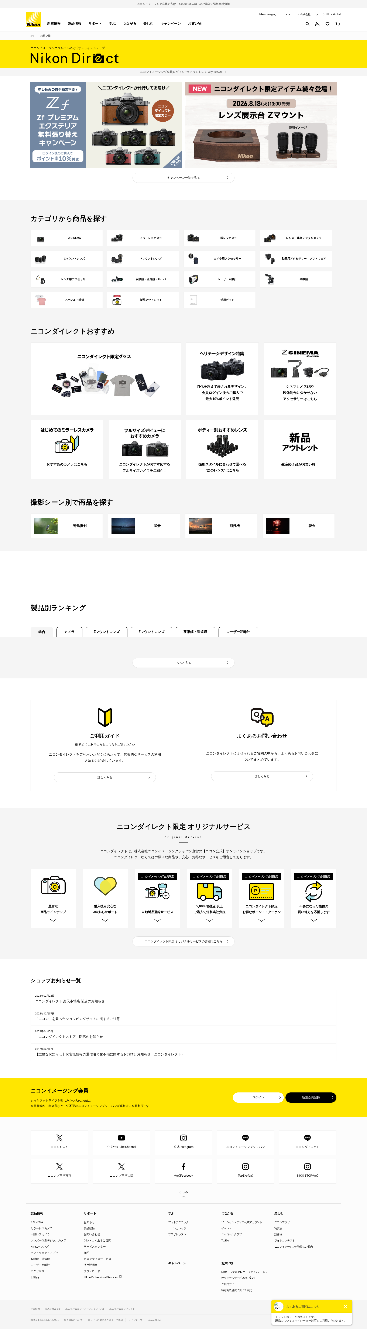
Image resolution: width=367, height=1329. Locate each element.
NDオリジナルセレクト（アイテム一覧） (244, 1272)
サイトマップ (135, 1320)
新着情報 (54, 23)
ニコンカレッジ (177, 1228)
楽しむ (148, 23)
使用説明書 (90, 1265)
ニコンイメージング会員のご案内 (293, 1246)
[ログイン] (317, 24)
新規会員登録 (311, 1097)
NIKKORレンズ (40, 1246)
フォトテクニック (178, 1222)
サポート (95, 23)
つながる (129, 23)
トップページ (32, 36)
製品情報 (74, 23)
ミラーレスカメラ (42, 1228)
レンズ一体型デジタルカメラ (48, 1240)
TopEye (225, 1240)
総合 (41, 632)
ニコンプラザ (282, 1222)
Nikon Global (333, 14)
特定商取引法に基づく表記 (236, 1290)
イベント (226, 1228)
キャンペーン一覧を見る (183, 177)
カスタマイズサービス (97, 1259)
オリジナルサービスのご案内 (237, 1277)
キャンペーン (171, 23)
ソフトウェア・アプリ (44, 1252)
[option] (106, 125)
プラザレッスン (177, 1234)
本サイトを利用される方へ (45, 1320)
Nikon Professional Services (101, 1277)
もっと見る (183, 662)
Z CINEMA (37, 1222)
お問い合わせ (92, 1234)
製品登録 (89, 1228)
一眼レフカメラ (40, 1234)
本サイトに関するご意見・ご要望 (105, 1320)
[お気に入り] (327, 24)
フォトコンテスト (284, 1240)
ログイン (258, 1097)
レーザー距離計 (238, 632)
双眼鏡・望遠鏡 (195, 632)
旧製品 (35, 1277)
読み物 (278, 1234)
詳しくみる (104, 777)
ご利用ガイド (229, 1284)
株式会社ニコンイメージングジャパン (85, 1309)
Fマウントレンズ (151, 632)
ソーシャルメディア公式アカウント (241, 1222)
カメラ (69, 632)
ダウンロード (92, 1271)
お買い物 (195, 23)
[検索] (307, 24)
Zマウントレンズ (107, 632)
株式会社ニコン (309, 14)
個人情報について (73, 1320)
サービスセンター (95, 1246)
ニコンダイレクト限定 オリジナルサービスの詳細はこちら (184, 941)
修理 (86, 1252)
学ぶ (112, 23)
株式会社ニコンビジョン (122, 1309)
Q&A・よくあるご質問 (97, 1240)
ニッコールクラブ (231, 1234)
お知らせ (89, 1222)
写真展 (278, 1228)
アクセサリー (39, 1271)
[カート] (338, 24)
